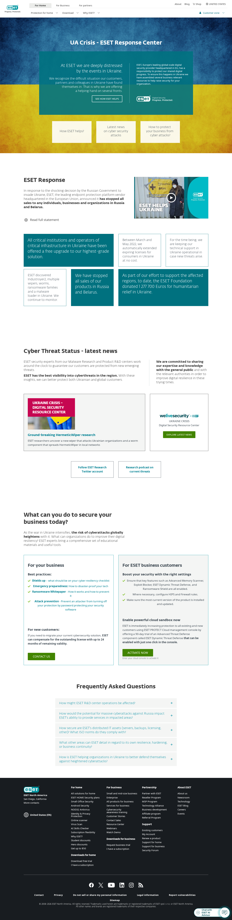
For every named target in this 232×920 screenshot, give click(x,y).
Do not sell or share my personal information (100, 894)
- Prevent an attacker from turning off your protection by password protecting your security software (71, 605)
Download (68, 12)
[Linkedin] (122, 886)
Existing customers (152, 830)
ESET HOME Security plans (85, 797)
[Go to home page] (31, 789)
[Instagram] (131, 886)
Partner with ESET (151, 793)
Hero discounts (79, 844)
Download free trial (81, 861)
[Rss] (141, 886)
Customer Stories (116, 816)
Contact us (41, 656)
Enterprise (112, 797)
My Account (148, 834)
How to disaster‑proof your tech (70, 586)
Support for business (153, 846)
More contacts (31, 802)
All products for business (120, 801)
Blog (187, 4)
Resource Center (115, 824)
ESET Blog (183, 805)
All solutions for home (83, 793)
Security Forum (150, 850)
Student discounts (80, 840)
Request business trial (118, 844)
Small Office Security (82, 801)
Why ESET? (89, 12)
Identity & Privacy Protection (80, 815)
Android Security (80, 805)
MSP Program (149, 801)
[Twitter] (101, 886)
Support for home (151, 842)
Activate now (138, 653)
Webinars (112, 828)
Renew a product (151, 838)
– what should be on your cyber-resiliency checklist (70, 580)
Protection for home (42, 12)
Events (181, 813)
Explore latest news (179, 434)
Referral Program (151, 817)
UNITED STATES (217, 4)
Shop (198, 4)
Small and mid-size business (122, 793)
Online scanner (79, 820)
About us (182, 793)
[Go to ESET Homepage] (12, 9)
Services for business (118, 805)
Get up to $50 (78, 848)
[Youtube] (111, 886)
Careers (182, 809)
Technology (184, 801)
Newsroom (184, 797)
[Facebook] (91, 886)
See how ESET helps (107, 98)
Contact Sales (114, 820)
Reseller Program (151, 797)
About (178, 4)
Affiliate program (151, 813)
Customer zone (211, 12)
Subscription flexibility (83, 832)
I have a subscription (82, 864)
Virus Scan (76, 824)
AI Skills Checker (80, 828)
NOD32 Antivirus (80, 809)
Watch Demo (114, 832)
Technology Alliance (153, 805)
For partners (85, 5)
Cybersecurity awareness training (117, 811)
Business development (154, 809)
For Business (63, 5)
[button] (171, 198)
